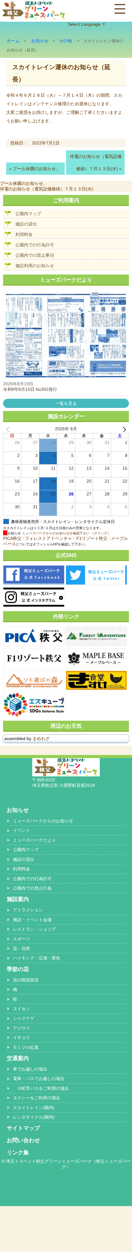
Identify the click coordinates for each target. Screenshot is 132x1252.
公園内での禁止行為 (32, 888)
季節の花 (18, 969)
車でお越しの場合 (30, 1069)
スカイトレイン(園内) (34, 1107)
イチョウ (21, 1037)
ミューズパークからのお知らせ (43, 820)
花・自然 (21, 948)
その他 (65, 40)
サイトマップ (23, 1128)
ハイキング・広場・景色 (36, 957)
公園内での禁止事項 (34, 255)
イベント (21, 830)
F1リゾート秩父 (91, 538)
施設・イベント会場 (32, 919)
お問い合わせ (23, 1140)
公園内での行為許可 (34, 244)
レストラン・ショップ (34, 929)
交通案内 (18, 1058)
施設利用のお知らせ (34, 265)
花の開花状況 (26, 979)
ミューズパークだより (34, 840)
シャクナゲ (23, 1018)
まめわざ (41, 738)
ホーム (13, 40)
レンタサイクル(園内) (34, 1117)
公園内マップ (28, 213)
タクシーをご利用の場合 (36, 1097)
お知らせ (40, 40)
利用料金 (24, 234)
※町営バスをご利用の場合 (41, 1088)
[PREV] (9, 429)
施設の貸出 (26, 224)
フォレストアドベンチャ (48, 538)
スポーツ (21, 938)
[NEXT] (123, 429)
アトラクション (28, 909)
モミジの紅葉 (26, 1047)
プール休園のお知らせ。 (36, 168)
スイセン (21, 1008)
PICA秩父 (12, 538)
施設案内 (18, 899)
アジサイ (21, 1028)
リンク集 (18, 1152)
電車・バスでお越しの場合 (38, 1078)
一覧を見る (66, 403)
